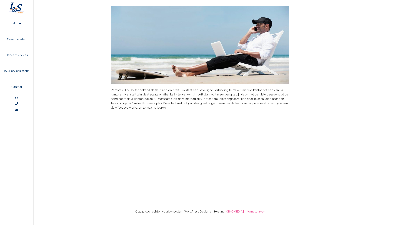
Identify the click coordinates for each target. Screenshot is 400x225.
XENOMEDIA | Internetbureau (245, 211)
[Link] (16, 109)
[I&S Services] (17, 8)
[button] (29, 39)
